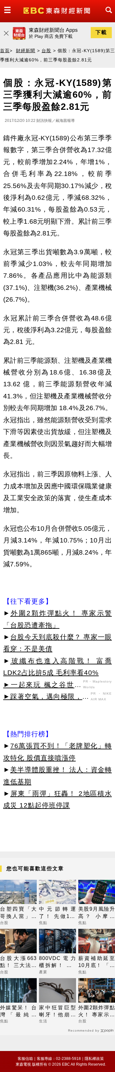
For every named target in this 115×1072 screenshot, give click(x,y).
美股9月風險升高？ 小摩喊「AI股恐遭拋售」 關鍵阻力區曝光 (96, 913)
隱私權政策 (94, 1058)
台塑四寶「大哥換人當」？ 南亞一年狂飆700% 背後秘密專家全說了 (18, 913)
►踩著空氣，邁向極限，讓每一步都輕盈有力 (46, 697)
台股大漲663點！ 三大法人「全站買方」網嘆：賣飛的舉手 (18, 962)
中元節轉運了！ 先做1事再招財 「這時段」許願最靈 (57, 913)
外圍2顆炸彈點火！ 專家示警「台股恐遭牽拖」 (96, 1012)
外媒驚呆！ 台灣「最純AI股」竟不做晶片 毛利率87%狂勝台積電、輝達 (18, 1012)
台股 (46, 50)
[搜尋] (107, 15)
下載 (101, 32)
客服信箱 (25, 1058)
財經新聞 (25, 50)
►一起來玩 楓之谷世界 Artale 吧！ (42, 685)
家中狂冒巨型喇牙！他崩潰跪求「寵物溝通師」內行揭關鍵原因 (57, 1012)
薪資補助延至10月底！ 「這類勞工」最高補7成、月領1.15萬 (96, 962)
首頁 (5, 50)
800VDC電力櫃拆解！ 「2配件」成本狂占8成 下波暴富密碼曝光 (57, 962)
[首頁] (57, 10)
